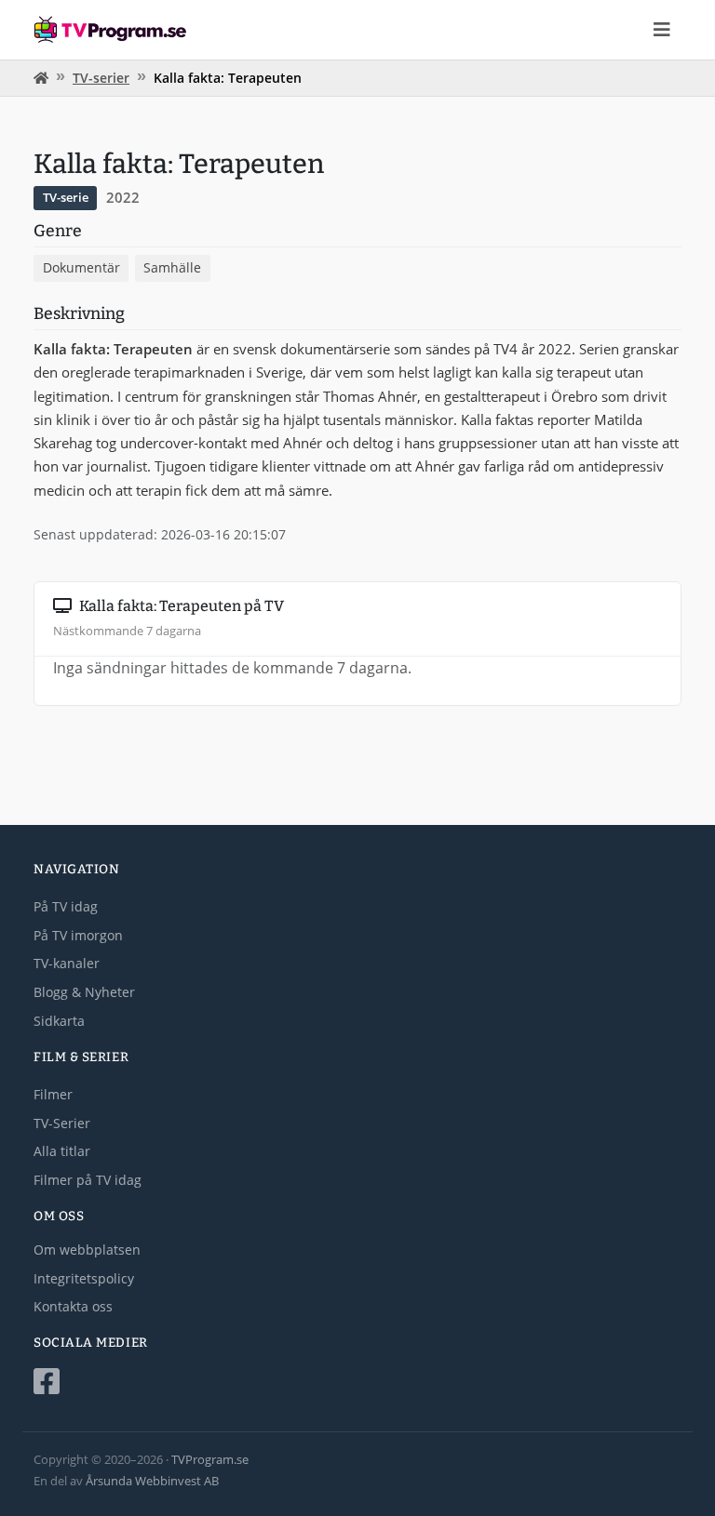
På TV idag (66, 906)
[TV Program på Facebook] (357, 1383)
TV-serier (101, 77)
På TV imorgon (78, 935)
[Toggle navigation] (661, 30)
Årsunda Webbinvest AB (152, 1480)
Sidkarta (59, 1021)
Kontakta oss (73, 1306)
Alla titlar (62, 1151)
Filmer (53, 1094)
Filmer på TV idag (88, 1180)
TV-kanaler (67, 963)
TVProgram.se (210, 1459)
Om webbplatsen (87, 1249)
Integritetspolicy (84, 1278)
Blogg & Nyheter (84, 992)
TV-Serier (62, 1123)
